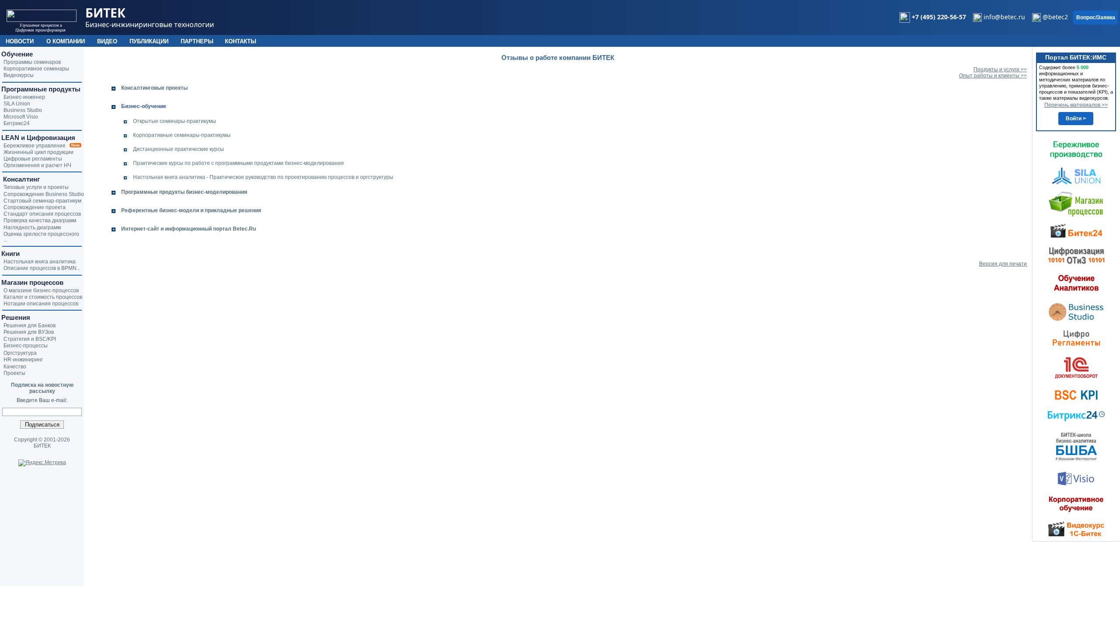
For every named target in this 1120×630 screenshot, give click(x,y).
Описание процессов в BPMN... (42, 268)
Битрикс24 (17, 123)
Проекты (14, 373)
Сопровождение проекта (35, 207)
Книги (10, 253)
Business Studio (23, 110)
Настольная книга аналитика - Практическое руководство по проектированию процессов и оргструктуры (263, 177)
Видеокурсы (19, 75)
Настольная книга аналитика (40, 262)
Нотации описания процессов (41, 304)
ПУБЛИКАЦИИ (149, 41)
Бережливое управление (37, 146)
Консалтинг (20, 179)
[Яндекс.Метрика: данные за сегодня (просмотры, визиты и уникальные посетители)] (42, 462)
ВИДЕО (107, 41)
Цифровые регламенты (33, 159)
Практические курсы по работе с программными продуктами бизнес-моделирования (238, 163)
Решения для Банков (30, 325)
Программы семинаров (32, 62)
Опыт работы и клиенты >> (993, 76)
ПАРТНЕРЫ (197, 41)
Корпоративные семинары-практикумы (182, 135)
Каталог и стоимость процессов (43, 297)
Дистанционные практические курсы (178, 149)
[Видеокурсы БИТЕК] (1076, 230)
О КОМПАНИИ (65, 41)
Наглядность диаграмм (32, 227)
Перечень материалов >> (1076, 105)
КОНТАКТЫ (240, 41)
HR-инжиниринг (23, 360)
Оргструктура (20, 353)
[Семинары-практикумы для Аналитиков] (1076, 283)
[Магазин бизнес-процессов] (1076, 203)
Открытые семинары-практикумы (174, 121)
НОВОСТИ (20, 41)
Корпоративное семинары (36, 69)
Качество (15, 367)
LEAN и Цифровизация (38, 137)
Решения (15, 317)
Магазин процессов (32, 282)
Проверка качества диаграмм (40, 220)
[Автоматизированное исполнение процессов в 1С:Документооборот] (1076, 367)
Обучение (17, 54)
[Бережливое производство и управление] (1076, 150)
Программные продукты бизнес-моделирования (184, 192)
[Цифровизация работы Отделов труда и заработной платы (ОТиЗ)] (1076, 255)
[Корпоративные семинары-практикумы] (1076, 504)
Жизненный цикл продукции (39, 152)
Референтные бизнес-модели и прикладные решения (191, 210)
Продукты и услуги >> (1000, 69)
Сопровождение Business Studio (44, 194)
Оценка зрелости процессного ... (41, 237)
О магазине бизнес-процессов (41, 290)
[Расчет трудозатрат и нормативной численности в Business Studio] (1076, 311)
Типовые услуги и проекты (36, 187)
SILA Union (17, 104)
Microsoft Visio (21, 117)
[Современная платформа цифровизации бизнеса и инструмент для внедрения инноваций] (1076, 175)
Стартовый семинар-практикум (42, 201)
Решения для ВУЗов (29, 332)
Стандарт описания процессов (42, 214)
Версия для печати (1003, 264)
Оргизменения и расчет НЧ (37, 165)
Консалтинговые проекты (154, 88)
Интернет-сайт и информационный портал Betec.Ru (188, 229)
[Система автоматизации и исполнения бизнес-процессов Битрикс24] (1076, 416)
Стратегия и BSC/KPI (30, 339)
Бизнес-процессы (26, 346)
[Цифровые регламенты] (1076, 338)
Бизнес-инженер (24, 97)
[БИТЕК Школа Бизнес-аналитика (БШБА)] (1076, 446)
